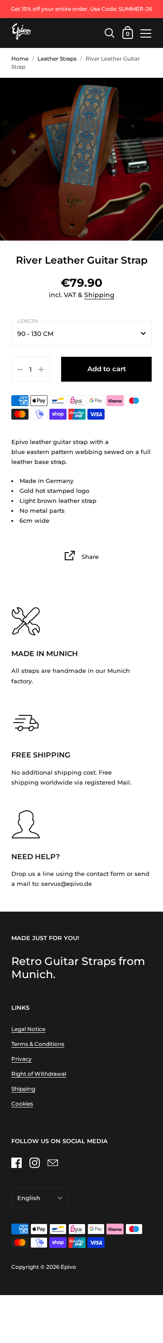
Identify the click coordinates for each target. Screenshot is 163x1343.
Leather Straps (57, 58)
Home (20, 58)
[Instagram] (34, 1163)
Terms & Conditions (37, 1043)
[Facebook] (16, 1163)
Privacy (21, 1058)
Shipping (99, 295)
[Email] (52, 1163)
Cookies (22, 1103)
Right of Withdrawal (38, 1073)
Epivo (68, 1266)
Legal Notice (28, 1029)
